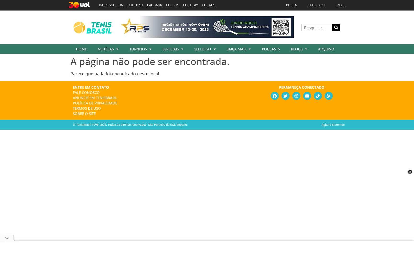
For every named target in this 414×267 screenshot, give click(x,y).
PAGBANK (154, 5)
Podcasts (271, 49)
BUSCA (291, 5)
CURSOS (172, 5)
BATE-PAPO (316, 5)
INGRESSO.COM (111, 5)
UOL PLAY (190, 5)
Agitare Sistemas (333, 124)
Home (81, 49)
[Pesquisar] (336, 27)
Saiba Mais (236, 49)
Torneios (138, 49)
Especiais (170, 49)
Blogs (297, 49)
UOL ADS (208, 5)
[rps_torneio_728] (206, 36)
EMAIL (340, 5)
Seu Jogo (202, 49)
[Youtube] (307, 96)
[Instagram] (296, 96)
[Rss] (329, 96)
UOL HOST (135, 5)
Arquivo (326, 49)
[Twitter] (286, 96)
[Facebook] (275, 96)
